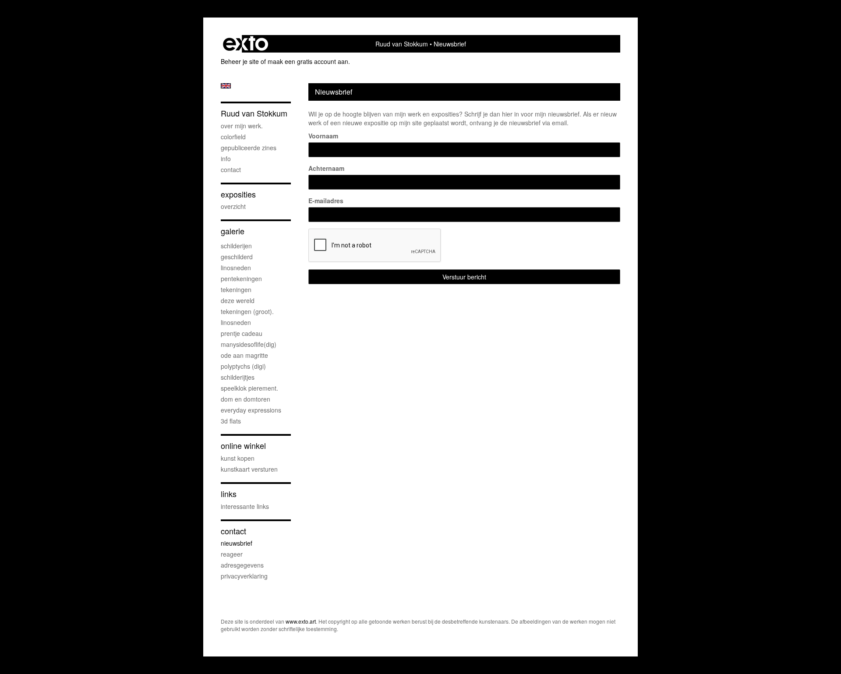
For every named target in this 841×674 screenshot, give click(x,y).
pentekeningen (241, 278)
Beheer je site (240, 61)
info (226, 158)
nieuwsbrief (236, 543)
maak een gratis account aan (308, 61)
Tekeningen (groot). (247, 311)
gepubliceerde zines (248, 147)
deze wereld (237, 300)
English (226, 85)
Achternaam (326, 168)
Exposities (238, 194)
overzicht (233, 206)
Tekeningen (236, 289)
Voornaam (323, 135)
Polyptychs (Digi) (243, 366)
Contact (231, 169)
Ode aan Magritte (244, 355)
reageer (232, 554)
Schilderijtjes (237, 377)
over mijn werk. (242, 125)
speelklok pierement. (249, 388)
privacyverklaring (244, 576)
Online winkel (243, 445)
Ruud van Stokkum (401, 43)
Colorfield (233, 136)
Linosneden (236, 322)
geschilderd (237, 256)
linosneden (236, 267)
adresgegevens (242, 565)
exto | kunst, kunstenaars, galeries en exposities (245, 44)
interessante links (245, 506)
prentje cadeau (241, 333)
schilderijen (236, 245)
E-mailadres (325, 200)
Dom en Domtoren (245, 399)
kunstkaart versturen (249, 469)
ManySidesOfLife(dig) (248, 344)
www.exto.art (301, 621)
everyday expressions (251, 410)
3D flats (231, 420)
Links (229, 493)
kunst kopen (237, 458)
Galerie (232, 231)
